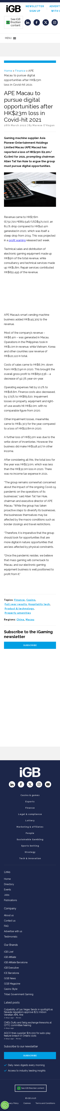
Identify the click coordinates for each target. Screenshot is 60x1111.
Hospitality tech (39, 604)
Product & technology (19, 608)
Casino (30, 600)
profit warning (17, 240)
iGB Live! (8, 951)
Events (7, 889)
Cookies (27, 1103)
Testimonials (10, 936)
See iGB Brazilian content (14, 22)
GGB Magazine (12, 983)
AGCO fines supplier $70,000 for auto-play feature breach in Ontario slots (27, 1034)
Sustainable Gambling (30, 839)
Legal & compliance (30, 814)
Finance (20, 70)
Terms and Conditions (45, 1103)
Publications (10, 900)
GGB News (10, 978)
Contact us (10, 920)
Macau (30, 619)
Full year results (16, 604)
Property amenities (18, 613)
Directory (9, 884)
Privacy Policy (12, 1103)
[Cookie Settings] (5, 1105)
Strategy (30, 852)
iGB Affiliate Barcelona (16, 962)
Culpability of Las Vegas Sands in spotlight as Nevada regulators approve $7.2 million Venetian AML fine (28, 1012)
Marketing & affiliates (30, 827)
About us (9, 915)
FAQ (6, 926)
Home (8, 70)
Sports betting (30, 846)
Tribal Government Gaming (18, 994)
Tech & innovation (30, 858)
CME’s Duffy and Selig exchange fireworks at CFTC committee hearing (28, 1024)
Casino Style (10, 989)
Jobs (6, 895)
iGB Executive (11, 967)
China (20, 619)
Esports (30, 801)
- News (17, 1018)
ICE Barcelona (11, 973)
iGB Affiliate (10, 957)
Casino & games (30, 795)
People (30, 833)
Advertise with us (13, 931)
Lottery (30, 820)
